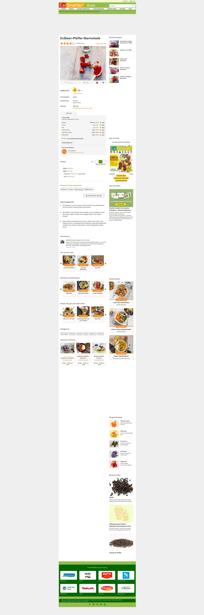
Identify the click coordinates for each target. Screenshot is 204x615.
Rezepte (71, 9)
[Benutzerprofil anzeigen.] (62, 243)
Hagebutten (123, 461)
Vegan (85, 334)
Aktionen (122, 9)
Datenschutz (94, 600)
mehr (103, 122)
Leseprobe (112, 174)
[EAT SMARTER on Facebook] (90, 604)
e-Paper (131, 174)
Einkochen (72, 334)
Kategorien (85, 601)
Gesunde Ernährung (83, 9)
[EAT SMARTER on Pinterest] (93, 604)
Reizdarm (100, 334)
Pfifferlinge (123, 431)
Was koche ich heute (69, 319)
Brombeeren (123, 441)
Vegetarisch (93, 334)
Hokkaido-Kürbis (125, 421)
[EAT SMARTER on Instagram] (97, 604)
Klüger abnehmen (98, 9)
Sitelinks (74, 600)
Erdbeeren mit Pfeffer (126, 50)
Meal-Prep (97, 319)
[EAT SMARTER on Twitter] (101, 604)
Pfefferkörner (75, 174)
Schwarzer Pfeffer (115, 553)
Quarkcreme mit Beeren (67, 358)
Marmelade (64, 334)
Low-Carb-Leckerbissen (121, 302)
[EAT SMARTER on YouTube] (104, 604)
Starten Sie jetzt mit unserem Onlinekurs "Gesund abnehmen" (120, 209)
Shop (130, 9)
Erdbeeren (70, 168)
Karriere (69, 600)
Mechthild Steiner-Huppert (73, 240)
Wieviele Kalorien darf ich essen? (83, 108)
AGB (83, 600)
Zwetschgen (123, 451)
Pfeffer (111, 497)
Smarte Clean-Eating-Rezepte (121, 329)
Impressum (87, 600)
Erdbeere (64, 189)
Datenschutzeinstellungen (104, 600)
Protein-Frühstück (97, 293)
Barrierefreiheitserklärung (68, 601)
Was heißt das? (77, 93)
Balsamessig (70, 176)
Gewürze (79, 334)
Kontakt (79, 600)
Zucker (69, 171)
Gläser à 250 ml (100, 164)
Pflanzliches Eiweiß (83, 293)
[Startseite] (71, 5)
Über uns (64, 600)
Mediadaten (78, 601)
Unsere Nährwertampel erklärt (75, 138)
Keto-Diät (97, 267)
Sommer (63, 9)
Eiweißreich (69, 293)
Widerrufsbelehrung (117, 600)
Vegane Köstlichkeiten (121, 356)
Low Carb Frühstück (69, 267)
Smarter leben (111, 9)
